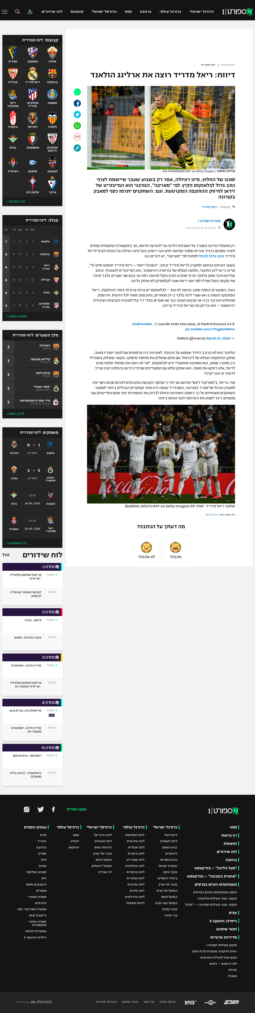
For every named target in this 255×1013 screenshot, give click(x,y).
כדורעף (41, 847)
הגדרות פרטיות (106, 1001)
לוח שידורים (52, 12)
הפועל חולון (104, 859)
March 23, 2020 (218, 338)
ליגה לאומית (168, 841)
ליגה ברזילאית (134, 896)
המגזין (232, 976)
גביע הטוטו (169, 847)
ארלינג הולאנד (212, 514)
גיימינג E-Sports (223, 921)
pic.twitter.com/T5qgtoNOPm (210, 329)
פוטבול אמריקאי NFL (32, 909)
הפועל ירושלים (102, 866)
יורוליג (75, 841)
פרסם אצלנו (167, 1001)
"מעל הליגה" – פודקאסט (215, 868)
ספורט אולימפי (36, 872)
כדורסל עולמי (68, 827)
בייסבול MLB (37, 915)
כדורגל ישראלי (201, 12)
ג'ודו (44, 859)
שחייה (42, 853)
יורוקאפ (73, 847)
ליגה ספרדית (208, 65)
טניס (233, 913)
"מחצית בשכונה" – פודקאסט (212, 876)
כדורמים (40, 903)
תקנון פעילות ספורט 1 (221, 945)
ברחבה (145, 12)
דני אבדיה (105, 872)
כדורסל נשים (103, 847)
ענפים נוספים (35, 827)
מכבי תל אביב (167, 884)
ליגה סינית (137, 890)
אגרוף (42, 866)
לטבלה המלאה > (16, 316)
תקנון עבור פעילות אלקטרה (217, 898)
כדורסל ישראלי (104, 12)
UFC (43, 878)
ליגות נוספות (135, 903)
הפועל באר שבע (166, 903)
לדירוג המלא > (15, 413)
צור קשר (148, 1001)
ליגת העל (170, 835)
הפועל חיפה (169, 896)
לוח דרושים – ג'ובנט (223, 963)
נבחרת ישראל (168, 866)
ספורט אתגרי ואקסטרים (37, 923)
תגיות (233, 970)
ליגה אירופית (135, 841)
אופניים (41, 890)
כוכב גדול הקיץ (212, 256)
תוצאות (77, 12)
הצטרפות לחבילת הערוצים (218, 957)
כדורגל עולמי (170, 12)
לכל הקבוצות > (15, 201)
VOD (128, 12)
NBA (76, 835)
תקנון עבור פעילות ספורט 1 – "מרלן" (211, 904)
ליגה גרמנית (136, 853)
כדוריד (41, 841)
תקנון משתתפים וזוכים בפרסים (215, 892)
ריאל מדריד (210, 207)
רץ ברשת (229, 835)
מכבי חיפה (170, 872)
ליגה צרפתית (135, 872)
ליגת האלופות (134, 835)
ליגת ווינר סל (103, 835)
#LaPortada (142, 324)
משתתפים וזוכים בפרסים (216, 884)
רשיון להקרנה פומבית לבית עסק (214, 951)
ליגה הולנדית (135, 878)
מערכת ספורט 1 (209, 221)
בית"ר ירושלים (167, 878)
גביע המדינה (168, 859)
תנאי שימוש (226, 929)
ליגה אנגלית (136, 847)
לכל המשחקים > (16, 543)
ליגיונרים (171, 853)
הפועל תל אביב (166, 890)
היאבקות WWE (36, 884)
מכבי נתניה (169, 909)
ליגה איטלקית (134, 866)
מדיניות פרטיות (223, 937)
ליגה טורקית (135, 884)
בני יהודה (171, 915)
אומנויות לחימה (36, 931)
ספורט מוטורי (37, 896)
